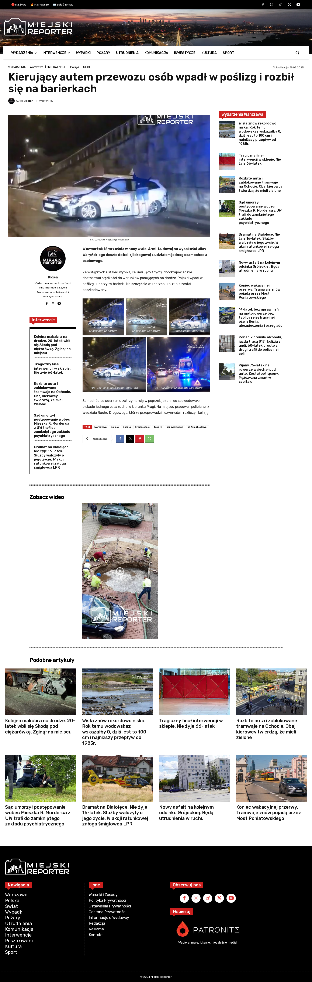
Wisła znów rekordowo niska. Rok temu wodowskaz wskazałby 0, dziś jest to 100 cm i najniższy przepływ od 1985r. (260, 133)
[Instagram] (271, 4)
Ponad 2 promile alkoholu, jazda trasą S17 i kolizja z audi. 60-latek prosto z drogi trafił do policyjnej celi (260, 345)
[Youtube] (298, 4)
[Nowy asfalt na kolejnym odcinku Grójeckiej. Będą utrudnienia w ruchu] (227, 268)
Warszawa (36, 67)
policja (115, 427)
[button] (297, 52)
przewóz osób (174, 427)
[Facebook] (263, 4)
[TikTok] (280, 4)
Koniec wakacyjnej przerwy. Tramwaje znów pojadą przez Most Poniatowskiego (259, 291)
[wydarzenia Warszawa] (154, 27)
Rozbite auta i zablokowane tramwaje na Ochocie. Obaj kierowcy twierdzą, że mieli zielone (52, 394)
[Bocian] (12, 101)
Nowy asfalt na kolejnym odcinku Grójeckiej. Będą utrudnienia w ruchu (259, 266)
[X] (289, 4)
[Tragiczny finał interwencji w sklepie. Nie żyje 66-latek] (227, 161)
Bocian (29, 100)
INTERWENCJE (57, 67)
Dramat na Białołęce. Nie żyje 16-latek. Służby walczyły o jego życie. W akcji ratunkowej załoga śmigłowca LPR (51, 457)
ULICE (87, 67)
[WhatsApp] (149, 439)
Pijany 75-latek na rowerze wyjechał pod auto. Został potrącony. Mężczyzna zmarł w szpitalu (259, 373)
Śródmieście (142, 427)
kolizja (127, 427)
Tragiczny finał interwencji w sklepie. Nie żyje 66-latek (52, 368)
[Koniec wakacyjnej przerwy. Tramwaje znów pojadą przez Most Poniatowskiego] (227, 291)
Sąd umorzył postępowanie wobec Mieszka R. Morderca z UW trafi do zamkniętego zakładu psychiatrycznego (52, 425)
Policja (74, 67)
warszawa (100, 427)
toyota (158, 427)
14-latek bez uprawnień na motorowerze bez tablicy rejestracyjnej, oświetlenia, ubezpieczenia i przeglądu (260, 317)
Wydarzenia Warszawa (242, 114)
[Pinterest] (139, 439)
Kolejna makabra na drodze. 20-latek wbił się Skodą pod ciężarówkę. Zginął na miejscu (52, 345)
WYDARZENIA (17, 67)
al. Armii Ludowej (197, 427)
